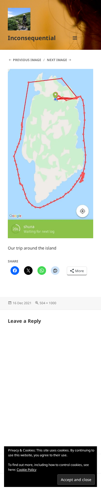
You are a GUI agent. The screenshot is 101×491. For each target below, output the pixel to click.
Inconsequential (32, 38)
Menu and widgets (75, 43)
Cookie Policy (26, 469)
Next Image (57, 60)
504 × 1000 (48, 303)
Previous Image (27, 60)
